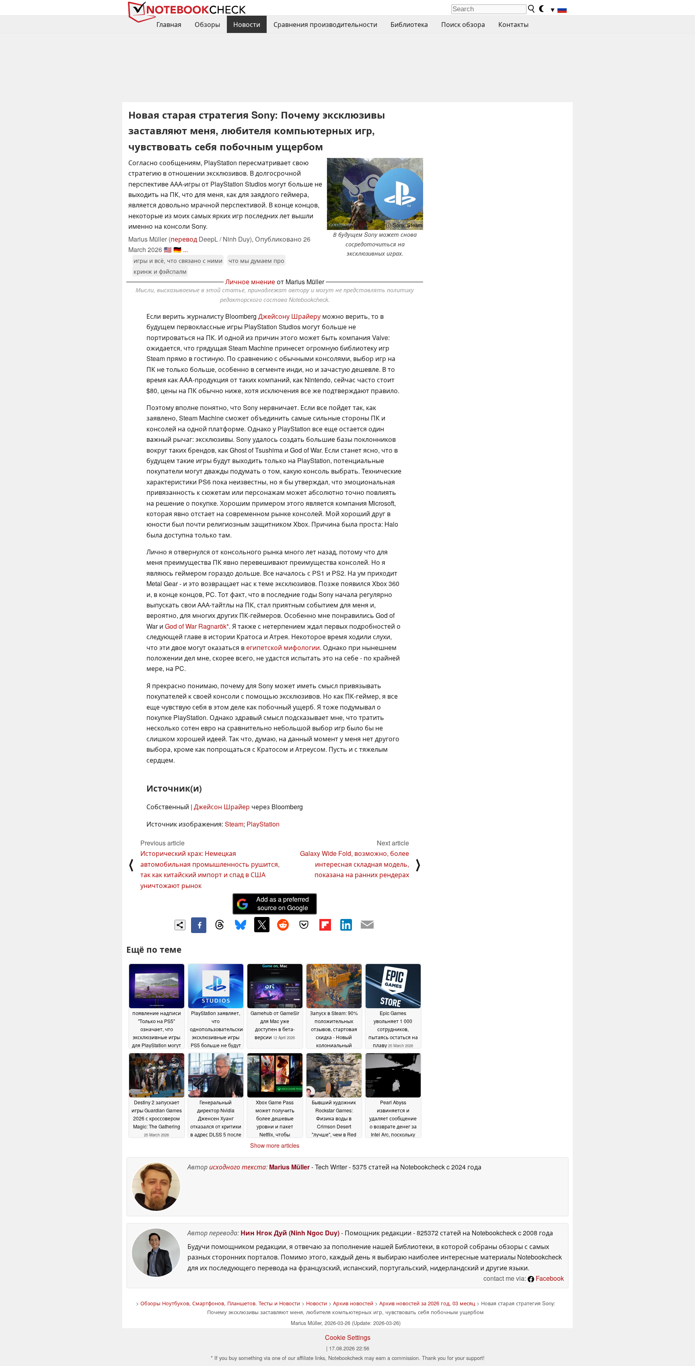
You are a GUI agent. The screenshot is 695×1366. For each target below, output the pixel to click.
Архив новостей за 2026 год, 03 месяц (427, 1303)
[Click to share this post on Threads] (219, 925)
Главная (168, 24)
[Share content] (180, 925)
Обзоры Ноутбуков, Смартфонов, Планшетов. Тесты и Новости (220, 1303)
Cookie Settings (347, 1337)
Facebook (549, 1278)
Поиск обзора (463, 24)
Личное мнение (250, 281)
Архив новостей (353, 1303)
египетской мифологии (283, 647)
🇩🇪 (177, 249)
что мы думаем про (256, 260)
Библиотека (409, 24)
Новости (246, 24)
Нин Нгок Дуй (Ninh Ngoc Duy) (290, 1232)
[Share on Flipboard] (325, 924)
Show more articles (274, 1145)
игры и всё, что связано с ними (178, 260)
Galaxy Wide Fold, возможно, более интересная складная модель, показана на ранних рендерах (354, 864)
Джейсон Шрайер (222, 806)
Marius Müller (289, 1166)
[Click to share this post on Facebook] (198, 925)
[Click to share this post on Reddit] (282, 924)
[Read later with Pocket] (304, 924)
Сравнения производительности (325, 24)
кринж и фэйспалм (160, 271)
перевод (184, 239)
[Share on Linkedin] (346, 924)
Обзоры (207, 24)
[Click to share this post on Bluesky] (240, 925)
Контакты (513, 24)
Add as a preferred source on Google (282, 903)
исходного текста (237, 1166)
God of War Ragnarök (195, 626)
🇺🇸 (168, 249)
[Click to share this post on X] (261, 924)
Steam (234, 824)
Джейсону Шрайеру (289, 316)
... (185, 249)
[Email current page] (367, 925)
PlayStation (263, 824)
